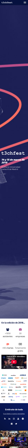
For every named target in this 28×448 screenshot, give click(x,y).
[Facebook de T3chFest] (11, 423)
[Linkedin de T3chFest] (9, 418)
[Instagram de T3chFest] (14, 418)
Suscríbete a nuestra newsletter (14, 414)
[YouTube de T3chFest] (18, 418)
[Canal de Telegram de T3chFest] (22, 418)
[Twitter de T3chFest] (16, 423)
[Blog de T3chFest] (5, 418)
